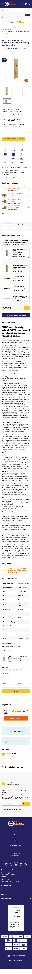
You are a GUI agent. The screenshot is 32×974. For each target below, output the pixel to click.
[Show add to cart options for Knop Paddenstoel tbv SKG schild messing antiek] (28, 207)
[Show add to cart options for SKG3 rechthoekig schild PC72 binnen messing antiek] (28, 188)
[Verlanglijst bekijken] (26, 4)
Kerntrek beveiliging (7, 29)
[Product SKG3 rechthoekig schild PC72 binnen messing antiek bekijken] (4, 188)
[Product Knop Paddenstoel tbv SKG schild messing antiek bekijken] (4, 207)
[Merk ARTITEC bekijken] (4, 48)
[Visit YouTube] (21, 864)
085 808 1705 (5, 879)
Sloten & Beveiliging (12, 27)
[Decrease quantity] (3, 133)
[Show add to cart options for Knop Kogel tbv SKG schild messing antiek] (28, 195)
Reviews (25, 228)
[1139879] (26, 308)
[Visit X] (11, 864)
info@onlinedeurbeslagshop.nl (10, 881)
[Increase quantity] (8, 133)
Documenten (5, 228)
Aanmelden (26, 804)
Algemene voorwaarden (16, 960)
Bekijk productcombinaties (18, 115)
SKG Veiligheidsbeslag (25, 27)
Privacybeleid (16, 964)
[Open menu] (2, 4)
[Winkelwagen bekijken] (29, 4)
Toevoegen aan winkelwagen (12, 139)
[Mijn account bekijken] (23, 4)
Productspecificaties (15, 228)
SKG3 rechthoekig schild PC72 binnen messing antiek (17, 187)
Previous (6, 80)
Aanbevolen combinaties (8, 224)
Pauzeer (28, 14)
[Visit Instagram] (26, 864)
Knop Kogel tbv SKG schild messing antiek (15, 194)
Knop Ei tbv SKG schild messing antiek (14, 200)
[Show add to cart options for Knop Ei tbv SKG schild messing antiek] (28, 201)
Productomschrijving (21, 224)
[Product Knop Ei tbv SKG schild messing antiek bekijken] (4, 201)
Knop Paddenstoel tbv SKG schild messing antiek (16, 206)
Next (26, 80)
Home (4, 27)
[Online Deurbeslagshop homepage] (10, 5)
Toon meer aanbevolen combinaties (16, 315)
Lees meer (5, 115)
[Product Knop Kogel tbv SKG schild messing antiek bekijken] (4, 195)
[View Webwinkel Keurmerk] (4, 936)
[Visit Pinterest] (16, 864)
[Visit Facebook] (6, 864)
